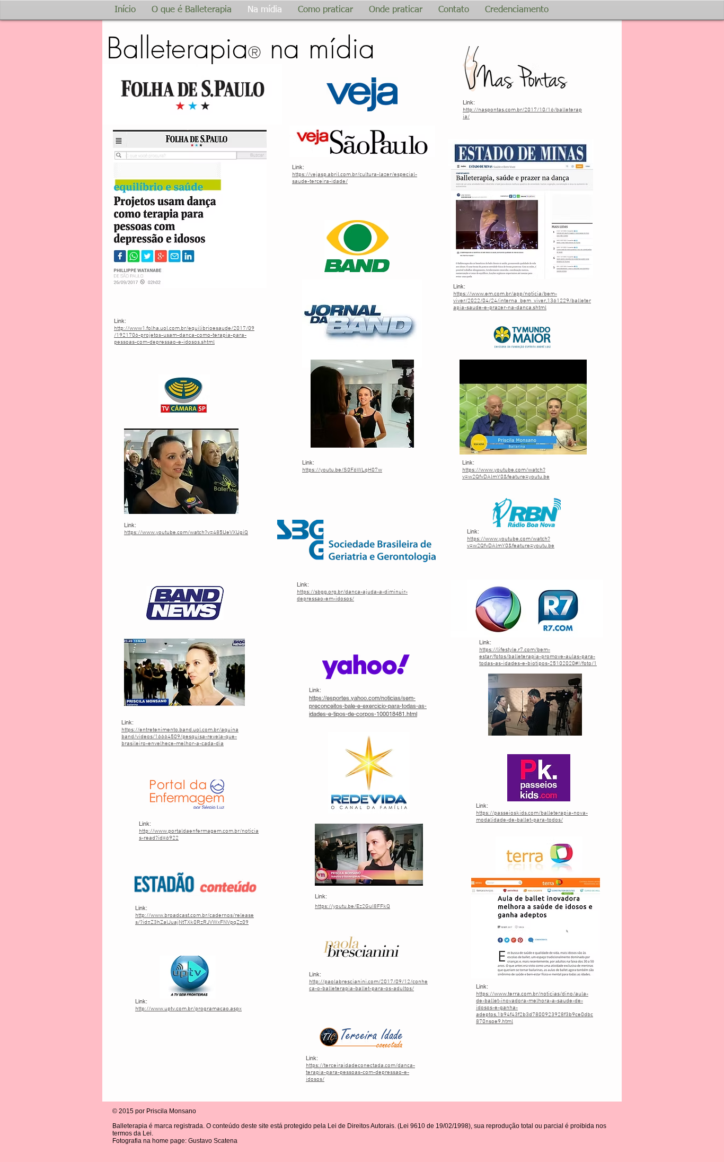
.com (506, 473)
